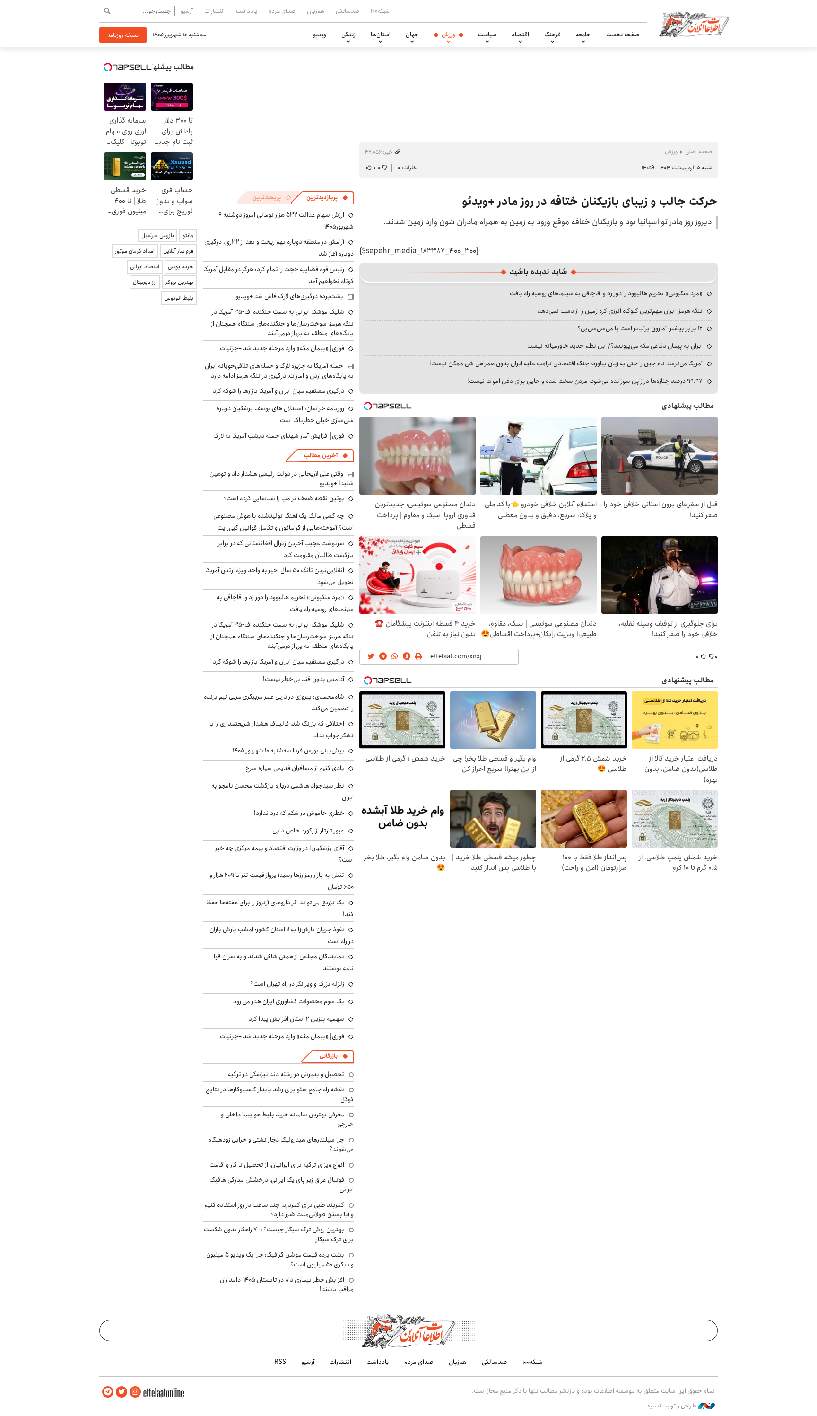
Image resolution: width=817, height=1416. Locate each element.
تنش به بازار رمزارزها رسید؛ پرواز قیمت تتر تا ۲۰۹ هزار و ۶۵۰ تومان (281, 881)
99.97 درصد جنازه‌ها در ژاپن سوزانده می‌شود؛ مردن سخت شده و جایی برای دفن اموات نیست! (585, 381)
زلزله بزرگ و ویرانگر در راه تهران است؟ (297, 984)
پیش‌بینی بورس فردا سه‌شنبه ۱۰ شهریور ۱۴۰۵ (288, 750)
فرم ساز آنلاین (178, 251)
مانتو (188, 235)
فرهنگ (552, 34)
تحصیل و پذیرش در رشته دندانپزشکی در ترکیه (286, 1074)
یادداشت (246, 11)
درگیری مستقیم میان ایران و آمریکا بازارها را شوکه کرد (278, 391)
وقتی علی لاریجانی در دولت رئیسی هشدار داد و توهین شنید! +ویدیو (281, 478)
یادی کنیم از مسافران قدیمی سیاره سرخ (294, 768)
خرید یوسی (180, 266)
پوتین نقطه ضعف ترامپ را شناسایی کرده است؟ (283, 498)
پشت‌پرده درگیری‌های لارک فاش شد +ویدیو (289, 296)
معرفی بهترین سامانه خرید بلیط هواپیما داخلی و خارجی (287, 1119)
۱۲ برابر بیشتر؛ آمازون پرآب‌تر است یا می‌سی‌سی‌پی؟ (640, 328)
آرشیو (187, 11)
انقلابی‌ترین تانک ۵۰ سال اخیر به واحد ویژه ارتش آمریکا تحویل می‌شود (279, 576)
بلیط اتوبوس (178, 297)
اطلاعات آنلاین (694, 23)
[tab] (327, 197)
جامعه (583, 34)
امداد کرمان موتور (135, 251)
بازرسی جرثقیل (157, 235)
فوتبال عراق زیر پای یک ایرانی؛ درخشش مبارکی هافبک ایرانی (281, 1185)
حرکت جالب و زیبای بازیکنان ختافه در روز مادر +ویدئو (590, 202)
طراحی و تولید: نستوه (672, 1406)
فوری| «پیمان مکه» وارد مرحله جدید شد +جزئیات (282, 348)
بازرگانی (329, 1056)
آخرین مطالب (321, 455)
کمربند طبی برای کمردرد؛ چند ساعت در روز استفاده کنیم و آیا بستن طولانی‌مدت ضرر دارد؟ (279, 1210)
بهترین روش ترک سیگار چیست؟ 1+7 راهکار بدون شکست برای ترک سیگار (279, 1234)
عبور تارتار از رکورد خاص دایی (308, 830)
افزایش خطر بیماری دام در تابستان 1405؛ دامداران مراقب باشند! (287, 1284)
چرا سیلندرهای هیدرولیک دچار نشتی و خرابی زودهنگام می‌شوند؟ (281, 1144)
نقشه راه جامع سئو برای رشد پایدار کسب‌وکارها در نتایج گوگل (280, 1094)
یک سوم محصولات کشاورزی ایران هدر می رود (288, 1001)
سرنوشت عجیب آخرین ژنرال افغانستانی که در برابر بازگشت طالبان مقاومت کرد (286, 549)
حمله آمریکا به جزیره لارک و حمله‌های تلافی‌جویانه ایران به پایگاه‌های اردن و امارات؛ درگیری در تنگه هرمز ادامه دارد (279, 371)
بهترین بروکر (179, 282)
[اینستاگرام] (135, 1392)
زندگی (348, 34)
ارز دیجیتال (145, 282)
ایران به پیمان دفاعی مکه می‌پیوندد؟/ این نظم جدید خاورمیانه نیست (615, 346)
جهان (412, 34)
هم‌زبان (315, 11)
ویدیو (319, 34)
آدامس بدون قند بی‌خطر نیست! (303, 679)
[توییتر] (121, 1392)
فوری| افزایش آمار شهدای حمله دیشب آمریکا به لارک (278, 436)
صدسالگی (347, 11)
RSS (280, 1362)
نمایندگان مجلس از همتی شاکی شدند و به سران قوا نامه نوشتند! (284, 962)
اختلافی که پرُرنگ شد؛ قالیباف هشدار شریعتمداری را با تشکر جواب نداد (281, 729)
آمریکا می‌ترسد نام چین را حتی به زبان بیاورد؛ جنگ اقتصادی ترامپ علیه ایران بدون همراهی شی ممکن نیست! (566, 363)
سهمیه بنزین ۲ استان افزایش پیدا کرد (296, 1019)
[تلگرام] (107, 1392)
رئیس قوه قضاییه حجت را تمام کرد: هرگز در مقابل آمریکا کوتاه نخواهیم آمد (278, 275)
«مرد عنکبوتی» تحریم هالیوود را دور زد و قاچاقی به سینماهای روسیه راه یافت (606, 293)
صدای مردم (282, 11)
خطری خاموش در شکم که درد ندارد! (299, 813)
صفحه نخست (622, 34)
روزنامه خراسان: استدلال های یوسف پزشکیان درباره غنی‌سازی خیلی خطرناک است (285, 414)
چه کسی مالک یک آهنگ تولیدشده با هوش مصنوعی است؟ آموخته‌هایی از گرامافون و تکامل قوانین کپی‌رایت (283, 522)
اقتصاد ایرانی (144, 266)
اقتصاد (520, 34)
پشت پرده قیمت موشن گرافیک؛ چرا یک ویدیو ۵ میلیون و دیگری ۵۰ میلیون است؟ (280, 1259)
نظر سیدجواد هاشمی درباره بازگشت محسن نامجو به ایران (282, 791)
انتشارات (214, 11)
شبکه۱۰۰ (380, 11)
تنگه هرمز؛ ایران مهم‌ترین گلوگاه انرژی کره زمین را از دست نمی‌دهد (620, 311)
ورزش (448, 34)
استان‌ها (381, 34)
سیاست (487, 34)
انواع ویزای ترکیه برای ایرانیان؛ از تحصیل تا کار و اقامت (276, 1164)
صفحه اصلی (698, 151)
